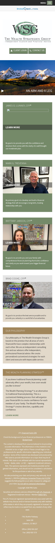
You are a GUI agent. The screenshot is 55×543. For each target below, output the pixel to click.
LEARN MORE (12, 415)
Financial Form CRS (29, 433)
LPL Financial (45, 492)
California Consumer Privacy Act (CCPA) (35, 478)
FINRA (40, 494)
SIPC (45, 494)
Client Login (20, 50)
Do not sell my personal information (31, 484)
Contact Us (38, 50)
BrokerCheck (27, 440)
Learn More (13, 127)
